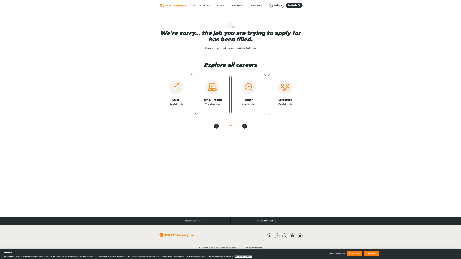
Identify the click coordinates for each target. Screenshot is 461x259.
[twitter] (284, 235)
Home (192, 5)
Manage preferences (194, 221)
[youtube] (300, 235)
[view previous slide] (216, 126)
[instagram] (292, 235)
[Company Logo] (173, 5)
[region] (230, 254)
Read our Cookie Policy (243, 256)
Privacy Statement (254, 248)
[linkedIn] (277, 235)
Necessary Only (354, 253)
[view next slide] (244, 126)
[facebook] (269, 235)
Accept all (371, 253)
